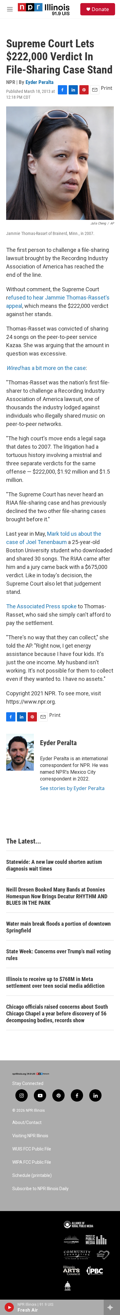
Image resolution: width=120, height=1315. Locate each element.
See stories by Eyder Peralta (72, 788)
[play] (9, 1307)
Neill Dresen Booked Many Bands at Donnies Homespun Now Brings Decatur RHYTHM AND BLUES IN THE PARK (56, 896)
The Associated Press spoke (41, 606)
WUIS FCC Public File (31, 1149)
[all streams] (112, 1307)
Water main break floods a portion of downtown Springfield (58, 927)
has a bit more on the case (46, 368)
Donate (100, 9)
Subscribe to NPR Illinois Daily (40, 1188)
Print (106, 88)
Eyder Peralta (40, 82)
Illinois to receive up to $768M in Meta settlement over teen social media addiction (55, 982)
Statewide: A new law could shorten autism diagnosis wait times (54, 865)
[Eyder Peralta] (20, 752)
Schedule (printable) (32, 1175)
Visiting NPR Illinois (30, 1136)
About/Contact (27, 1122)
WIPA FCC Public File (31, 1162)
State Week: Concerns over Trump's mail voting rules (58, 954)
